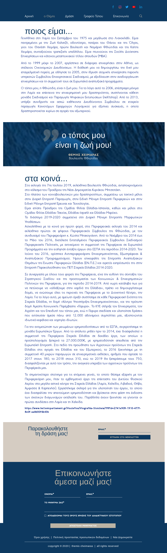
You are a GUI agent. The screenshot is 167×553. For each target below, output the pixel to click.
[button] (69, 16)
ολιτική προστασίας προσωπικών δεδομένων (82, 537)
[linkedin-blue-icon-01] (140, 6)
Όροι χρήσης (42, 537)
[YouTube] (133, 6)
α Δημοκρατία (124, 537)
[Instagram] (120, 6)
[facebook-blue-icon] (113, 6)
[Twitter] (127, 6)
